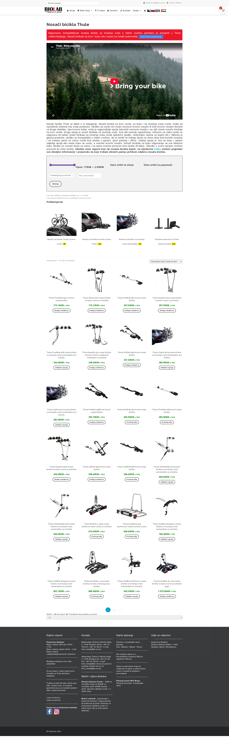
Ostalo (136, 10)
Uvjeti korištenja (53, 697)
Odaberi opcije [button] (61, 368)
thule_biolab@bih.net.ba (155, 3)
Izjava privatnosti (54, 700)
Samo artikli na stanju (122, 164)
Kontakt (126, 10)
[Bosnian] (149, 10)
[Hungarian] (164, 10)
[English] (157, 10)
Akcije (72, 10)
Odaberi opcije (167, 482)
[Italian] (160, 10)
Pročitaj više (132, 422)
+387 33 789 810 (175, 3)
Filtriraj (55, 184)
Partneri (114, 10)
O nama (101, 10)
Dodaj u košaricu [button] (61, 310)
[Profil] (145, 10)
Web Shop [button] (85, 10)
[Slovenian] (153, 10)
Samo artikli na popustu (158, 164)
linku (157, 149)
